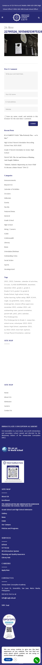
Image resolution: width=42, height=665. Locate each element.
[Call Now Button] (37, 660)
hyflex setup (21, 298)
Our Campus (6, 525)
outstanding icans (10, 310)
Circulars (7, 194)
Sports (6, 265)
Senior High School (11, 327)
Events (6, 203)
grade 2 (27, 288)
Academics (8, 352)
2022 (11, 281)
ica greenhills (14, 301)
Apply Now (5, 570)
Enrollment (6, 500)
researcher (31, 320)
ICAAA (6, 234)
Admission (7, 356)
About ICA (7, 347)
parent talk (8, 314)
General (7, 216)
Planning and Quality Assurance (13, 554)
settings (20, 655)
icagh (6, 301)
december (31, 285)
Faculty (6, 207)
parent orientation (25, 310)
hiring (26, 294)
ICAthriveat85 (9, 238)
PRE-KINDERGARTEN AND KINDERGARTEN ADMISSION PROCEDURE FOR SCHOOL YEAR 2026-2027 (20, 505)
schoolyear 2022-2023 (23, 323)
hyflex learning (9, 298)
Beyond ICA (8, 185)
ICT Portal (5, 548)
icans (22, 301)
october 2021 (22, 307)
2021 (6, 281)
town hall (19, 330)
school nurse (9, 323)
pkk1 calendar (23, 314)
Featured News (9, 211)
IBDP (28, 298)
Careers (7, 378)
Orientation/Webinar (11, 251)
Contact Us (8, 411)
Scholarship (8, 369)
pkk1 (15, 314)
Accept (8, 659)
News (6, 247)
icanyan (27, 301)
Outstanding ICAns (10, 256)
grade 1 (20, 288)
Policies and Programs (10, 528)
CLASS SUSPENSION (19, 285)
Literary (7, 243)
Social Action (8, 260)
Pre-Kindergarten (11, 317)
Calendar (17, 281)
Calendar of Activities (11, 189)
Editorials (7, 198)
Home (6, 393)
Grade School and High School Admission (17, 510)
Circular (7, 285)
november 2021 (10, 307)
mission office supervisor (24, 304)
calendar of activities (29, 281)
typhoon (27, 330)
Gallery (4, 513)
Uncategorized (9, 269)
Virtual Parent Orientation (14, 333)
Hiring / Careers (10, 229)
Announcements (10, 180)
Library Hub (6, 558)
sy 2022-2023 (9, 330)
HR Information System (10, 551)
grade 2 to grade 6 (22, 291)
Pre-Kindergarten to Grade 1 (15, 320)
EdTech (4, 545)
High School (8, 225)
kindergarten (9, 304)
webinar (28, 333)
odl (29, 307)
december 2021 (10, 288)
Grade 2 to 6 (9, 291)
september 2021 (25, 327)
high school (19, 294)
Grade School (9, 220)
